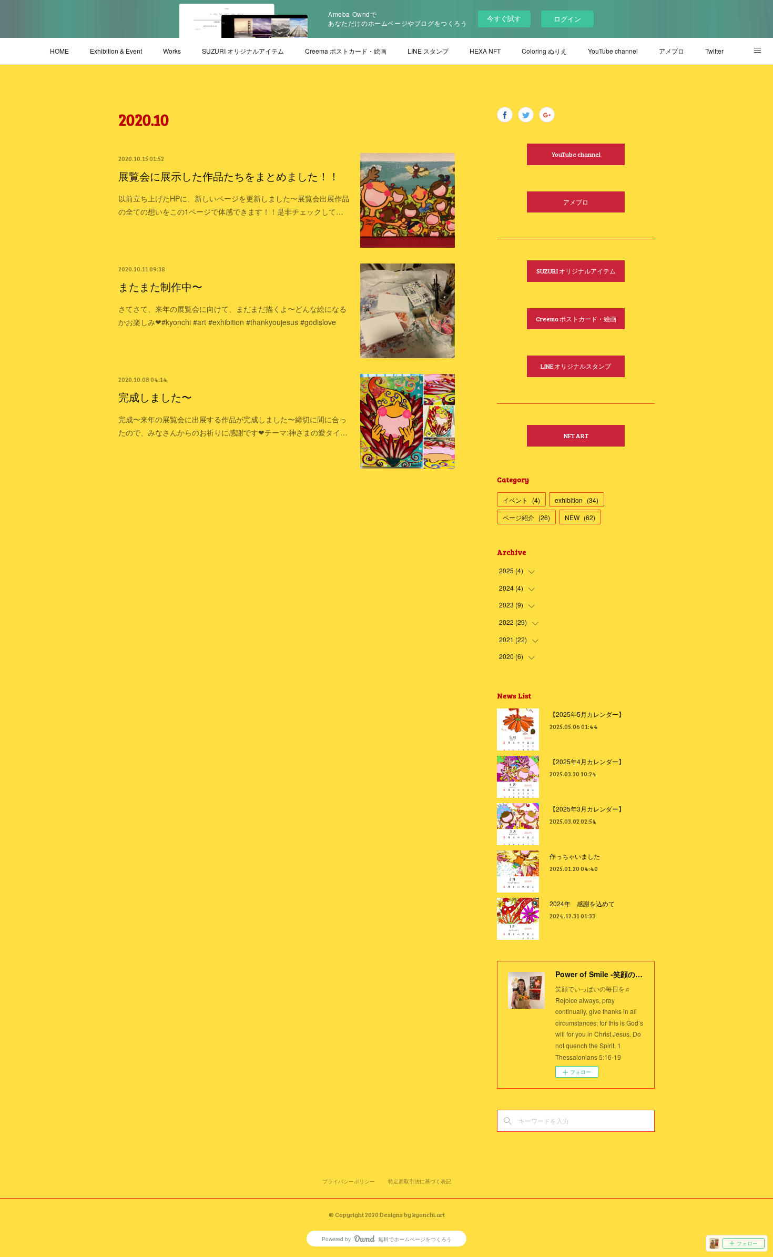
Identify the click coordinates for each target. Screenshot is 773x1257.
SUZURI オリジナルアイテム (243, 50)
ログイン (567, 19)
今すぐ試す (504, 18)
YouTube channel (613, 50)
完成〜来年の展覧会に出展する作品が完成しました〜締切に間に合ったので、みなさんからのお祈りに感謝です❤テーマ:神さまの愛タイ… (233, 426)
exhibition (576, 499)
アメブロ (671, 50)
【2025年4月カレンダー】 (587, 761)
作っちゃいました (575, 855)
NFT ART (576, 435)
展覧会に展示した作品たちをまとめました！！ (228, 176)
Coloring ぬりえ (544, 50)
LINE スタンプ (428, 50)
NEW (580, 517)
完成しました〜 (155, 397)
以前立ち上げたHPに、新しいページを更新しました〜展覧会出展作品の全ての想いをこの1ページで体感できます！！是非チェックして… (233, 205)
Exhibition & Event (116, 50)
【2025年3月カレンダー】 (587, 808)
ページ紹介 (526, 517)
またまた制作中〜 (160, 286)
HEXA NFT (485, 50)
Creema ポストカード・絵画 (346, 50)
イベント (521, 499)
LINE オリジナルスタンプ (576, 366)
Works (172, 50)
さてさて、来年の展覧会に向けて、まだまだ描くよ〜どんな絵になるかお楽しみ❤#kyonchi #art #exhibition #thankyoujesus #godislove (232, 315)
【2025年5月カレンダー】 (587, 713)
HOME (59, 50)
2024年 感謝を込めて (582, 903)
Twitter (714, 50)
